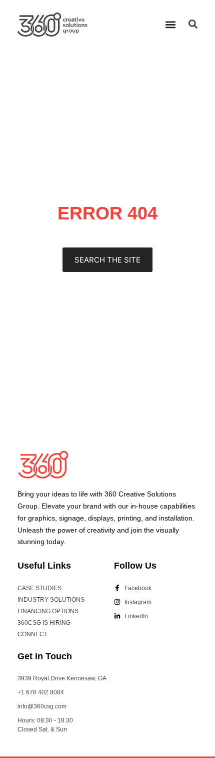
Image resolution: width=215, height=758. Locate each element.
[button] (170, 24)
